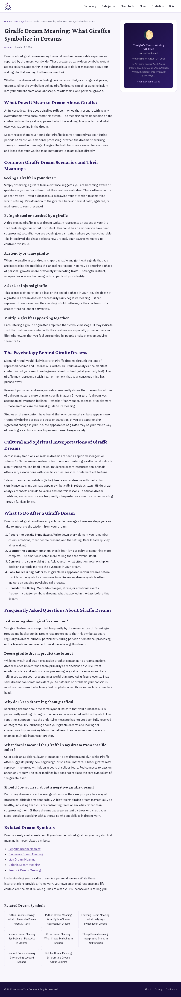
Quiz (171, 6)
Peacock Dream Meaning (24, 870)
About (148, 989)
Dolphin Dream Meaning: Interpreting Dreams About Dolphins (58, 957)
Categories (108, 6)
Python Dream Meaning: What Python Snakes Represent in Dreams (58, 919)
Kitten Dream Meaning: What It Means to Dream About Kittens (22, 919)
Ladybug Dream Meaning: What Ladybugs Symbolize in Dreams (95, 919)
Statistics (158, 6)
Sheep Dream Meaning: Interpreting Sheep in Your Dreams (96, 938)
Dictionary (90, 6)
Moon (143, 6)
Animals (8, 47)
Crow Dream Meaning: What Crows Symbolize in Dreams (58, 938)
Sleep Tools (127, 6)
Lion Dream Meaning (22, 859)
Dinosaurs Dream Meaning (25, 854)
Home (7, 21)
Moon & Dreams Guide (148, 81)
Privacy (158, 989)
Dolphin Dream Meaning (24, 865)
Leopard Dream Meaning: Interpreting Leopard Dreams (22, 957)
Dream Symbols (21, 21)
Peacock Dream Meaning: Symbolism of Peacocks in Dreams (21, 938)
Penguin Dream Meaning (24, 849)
